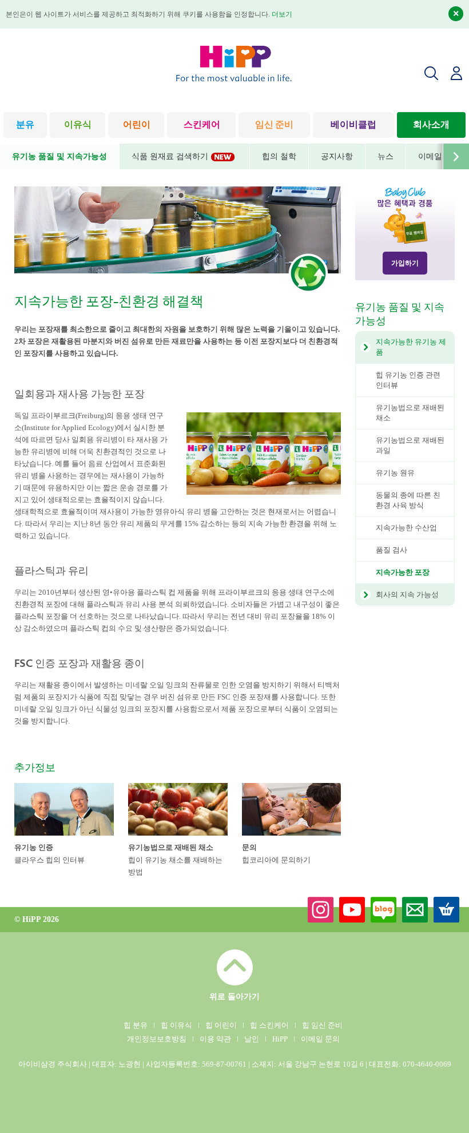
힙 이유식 (176, 1025)
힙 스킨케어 (269, 1025)
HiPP (280, 1039)
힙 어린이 (221, 1025)
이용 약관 (215, 1039)
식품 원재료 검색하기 (171, 156)
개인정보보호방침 (156, 1039)
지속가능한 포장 (403, 572)
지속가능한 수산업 (406, 527)
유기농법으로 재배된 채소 (410, 412)
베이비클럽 (353, 125)
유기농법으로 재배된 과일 (410, 445)
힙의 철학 (279, 156)
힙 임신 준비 (322, 1025)
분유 (25, 125)
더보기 (282, 14)
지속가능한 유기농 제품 (411, 346)
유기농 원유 (395, 472)
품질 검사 (391, 550)
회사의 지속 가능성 (407, 594)
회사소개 (431, 125)
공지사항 (337, 156)
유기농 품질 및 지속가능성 (59, 156)
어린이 (136, 125)
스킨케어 (202, 125)
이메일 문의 (320, 1039)
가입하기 (405, 263)
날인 (251, 1039)
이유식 (78, 125)
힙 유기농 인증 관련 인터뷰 (408, 380)
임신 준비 (274, 125)
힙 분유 (136, 1025)
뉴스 (385, 156)
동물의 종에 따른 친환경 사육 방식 (408, 500)
